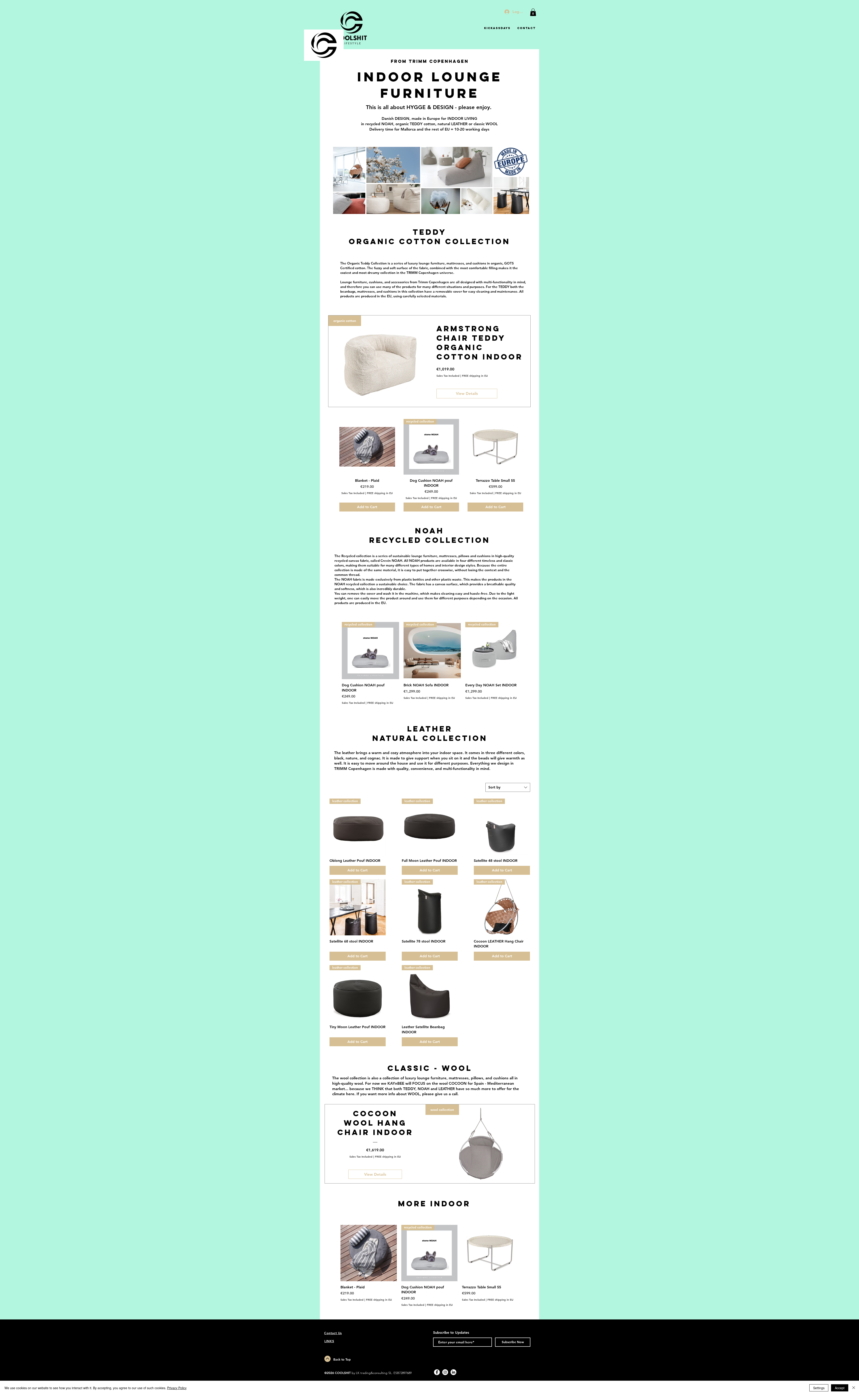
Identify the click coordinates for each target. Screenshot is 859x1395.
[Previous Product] (333, 446)
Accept (839, 1388)
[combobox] (507, 787)
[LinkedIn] (453, 1372)
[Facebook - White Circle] (437, 1372)
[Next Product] (529, 446)
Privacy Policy (177, 1388)
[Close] (853, 1387)
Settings (819, 1388)
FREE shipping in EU (475, 375)
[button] (533, 12)
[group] (431, 465)
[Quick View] (367, 447)
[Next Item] (521, 180)
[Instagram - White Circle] (445, 1372)
